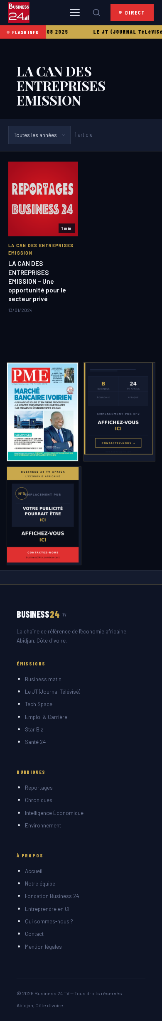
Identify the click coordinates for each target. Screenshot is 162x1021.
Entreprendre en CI (47, 909)
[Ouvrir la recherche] (96, 12)
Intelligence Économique (54, 813)
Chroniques (38, 800)
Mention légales (43, 946)
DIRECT (135, 12)
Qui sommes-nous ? (49, 921)
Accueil (33, 871)
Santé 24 (35, 742)
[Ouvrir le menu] (74, 12)
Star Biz (34, 729)
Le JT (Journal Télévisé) (52, 691)
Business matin (43, 679)
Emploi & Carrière (46, 717)
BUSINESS (42, 614)
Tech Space (38, 704)
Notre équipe (40, 883)
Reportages (39, 787)
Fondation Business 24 (52, 896)
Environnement (43, 825)
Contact (34, 933)
